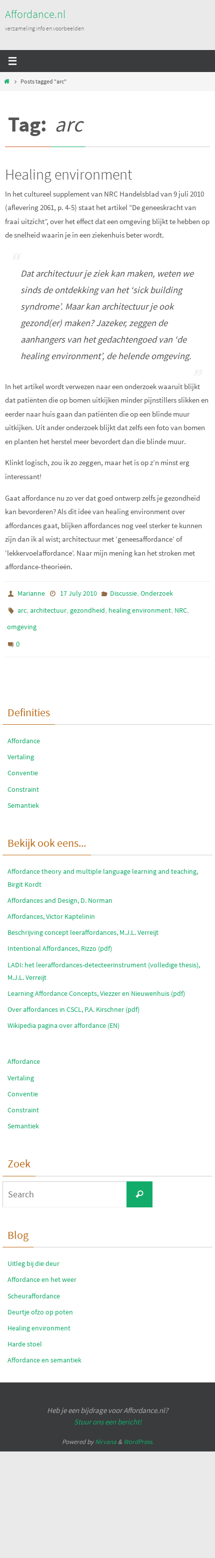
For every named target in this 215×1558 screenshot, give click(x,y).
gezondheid (87, 607)
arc (22, 607)
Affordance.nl (35, 14)
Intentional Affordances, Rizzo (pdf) (60, 938)
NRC (180, 607)
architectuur (48, 607)
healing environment (139, 607)
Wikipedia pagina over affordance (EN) (64, 1015)
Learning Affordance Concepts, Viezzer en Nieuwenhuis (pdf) (96, 983)
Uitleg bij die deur (34, 1253)
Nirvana (105, 1431)
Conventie (23, 762)
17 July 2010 (78, 592)
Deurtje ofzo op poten (40, 1301)
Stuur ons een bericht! (108, 1411)
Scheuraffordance (34, 1285)
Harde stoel (25, 1333)
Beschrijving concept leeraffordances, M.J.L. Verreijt (83, 922)
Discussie (123, 592)
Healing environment (68, 174)
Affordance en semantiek (45, 1349)
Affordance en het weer (42, 1269)
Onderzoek (156, 592)
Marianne (31, 592)
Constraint (23, 778)
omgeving (21, 621)
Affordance (24, 730)
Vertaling (21, 746)
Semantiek (23, 794)
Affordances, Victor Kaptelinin (51, 906)
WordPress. (139, 1431)
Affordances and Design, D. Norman (60, 889)
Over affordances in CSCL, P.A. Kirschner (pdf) (74, 999)
